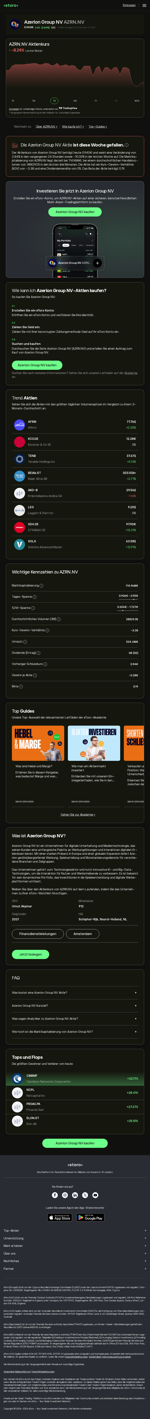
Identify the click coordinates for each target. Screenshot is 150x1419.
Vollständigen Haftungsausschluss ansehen (110, 1357)
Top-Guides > (98, 126)
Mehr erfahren (25, 801)
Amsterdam (83, 934)
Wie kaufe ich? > (73, 126)
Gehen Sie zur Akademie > (78, 814)
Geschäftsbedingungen (76, 1357)
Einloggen (129, 5)
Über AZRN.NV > (46, 126)
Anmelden (14, 109)
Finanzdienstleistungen (37, 934)
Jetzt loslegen (30, 954)
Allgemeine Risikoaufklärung (17, 1371)
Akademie (131, 373)
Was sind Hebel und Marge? (34, 766)
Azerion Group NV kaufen (75, 212)
